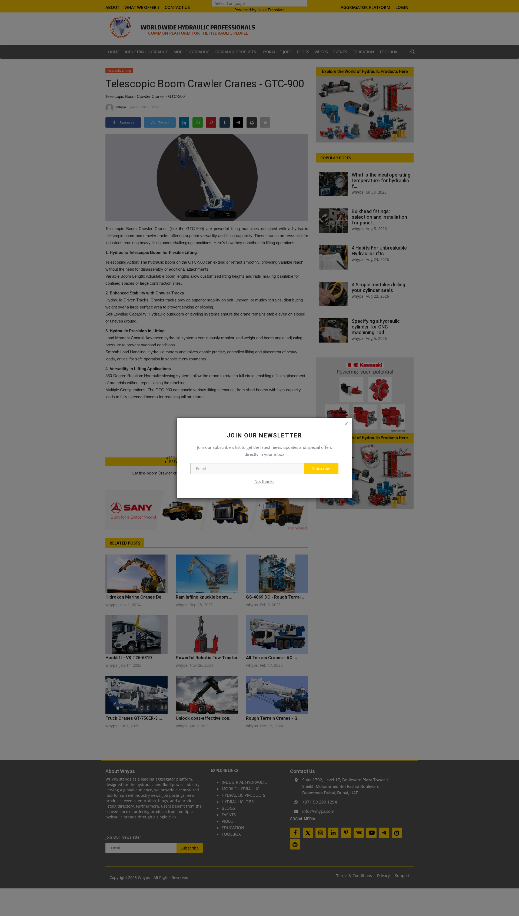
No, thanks (264, 481)
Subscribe (321, 468)
